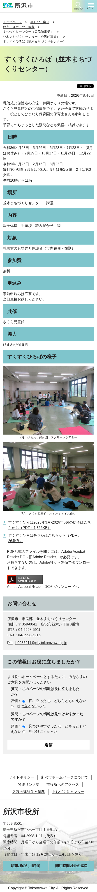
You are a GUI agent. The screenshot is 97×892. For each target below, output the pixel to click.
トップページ (12, 22)
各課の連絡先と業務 (28, 792)
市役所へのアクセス (62, 784)
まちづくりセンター (68, 792)
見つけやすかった (43, 726)
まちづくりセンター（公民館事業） (28, 32)
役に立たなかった (31, 706)
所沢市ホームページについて (64, 777)
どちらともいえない (70, 701)
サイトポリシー (21, 777)
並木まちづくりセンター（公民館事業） (31, 36)
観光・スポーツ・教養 (19, 27)
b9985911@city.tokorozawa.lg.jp (41, 643)
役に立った (38, 701)
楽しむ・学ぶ (39, 22)
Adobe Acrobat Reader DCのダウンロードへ (43, 587)
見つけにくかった (43, 731)
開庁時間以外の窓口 (71, 866)
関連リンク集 (28, 784)
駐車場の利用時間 (25, 866)
